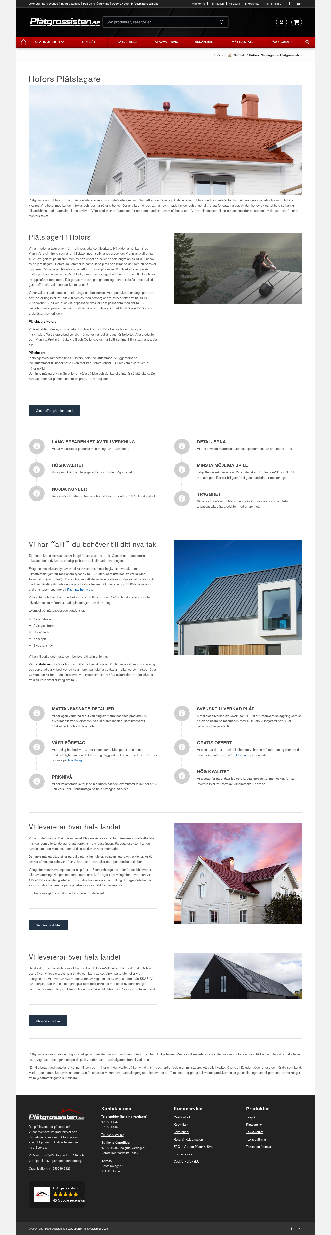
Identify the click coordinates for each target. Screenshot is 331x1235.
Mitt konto (198, 3)
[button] (57, 1194)
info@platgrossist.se (144, 3)
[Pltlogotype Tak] (65, 22)
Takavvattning (256, 1139)
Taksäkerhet (254, 1131)
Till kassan (217, 3)
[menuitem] (198, 3)
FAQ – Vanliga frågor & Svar (193, 1146)
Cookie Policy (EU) (187, 1161)
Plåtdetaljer (254, 1124)
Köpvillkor (181, 1124)
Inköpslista (252, 3)
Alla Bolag (75, 760)
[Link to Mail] (298, 3)
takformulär (241, 755)
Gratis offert (182, 1117)
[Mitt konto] (281, 22)
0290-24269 (120, 3)
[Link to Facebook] (289, 3)
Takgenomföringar (258, 1146)
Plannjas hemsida (79, 589)
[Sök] (222, 22)
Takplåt (251, 1117)
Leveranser (181, 1131)
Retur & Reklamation (188, 1139)
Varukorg (234, 3)
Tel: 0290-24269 (112, 1134)
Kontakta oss (272, 3)
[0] (296, 22)
